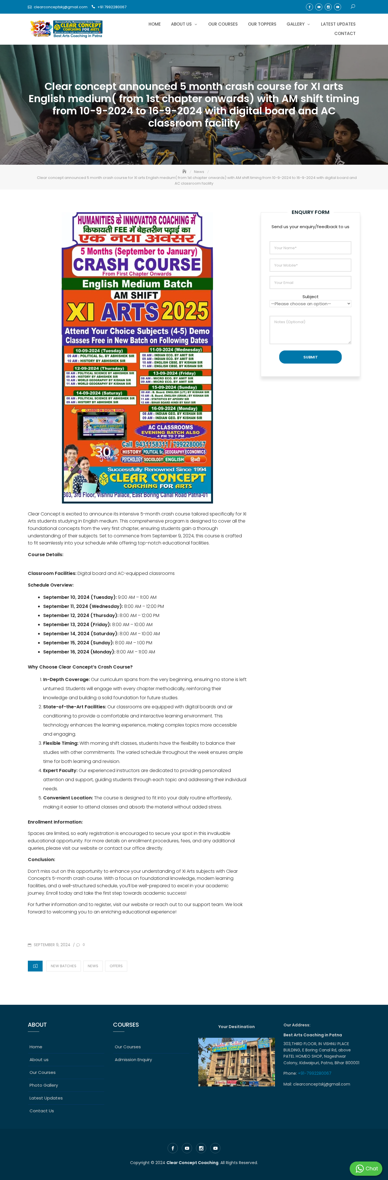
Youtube (318, 7)
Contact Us (42, 1111)
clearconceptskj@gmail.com (60, 7)
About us (181, 24)
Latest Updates (338, 24)
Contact (345, 33)
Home (155, 24)
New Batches (63, 966)
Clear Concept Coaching (192, 1162)
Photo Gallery (44, 1085)
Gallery (295, 24)
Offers (116, 966)
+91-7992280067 (315, 1073)
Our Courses (223, 24)
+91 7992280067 (111, 7)
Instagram (328, 7)
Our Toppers (262, 24)
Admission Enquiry (133, 1060)
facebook (309, 7)
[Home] (185, 171)
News (93, 966)
